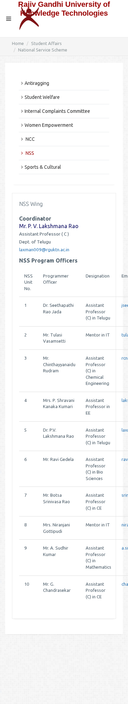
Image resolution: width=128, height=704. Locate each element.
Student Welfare (42, 97)
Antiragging (37, 83)
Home (18, 43)
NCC (30, 139)
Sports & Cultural (43, 167)
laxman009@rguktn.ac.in (44, 249)
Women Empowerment (49, 125)
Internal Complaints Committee (57, 111)
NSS (29, 153)
